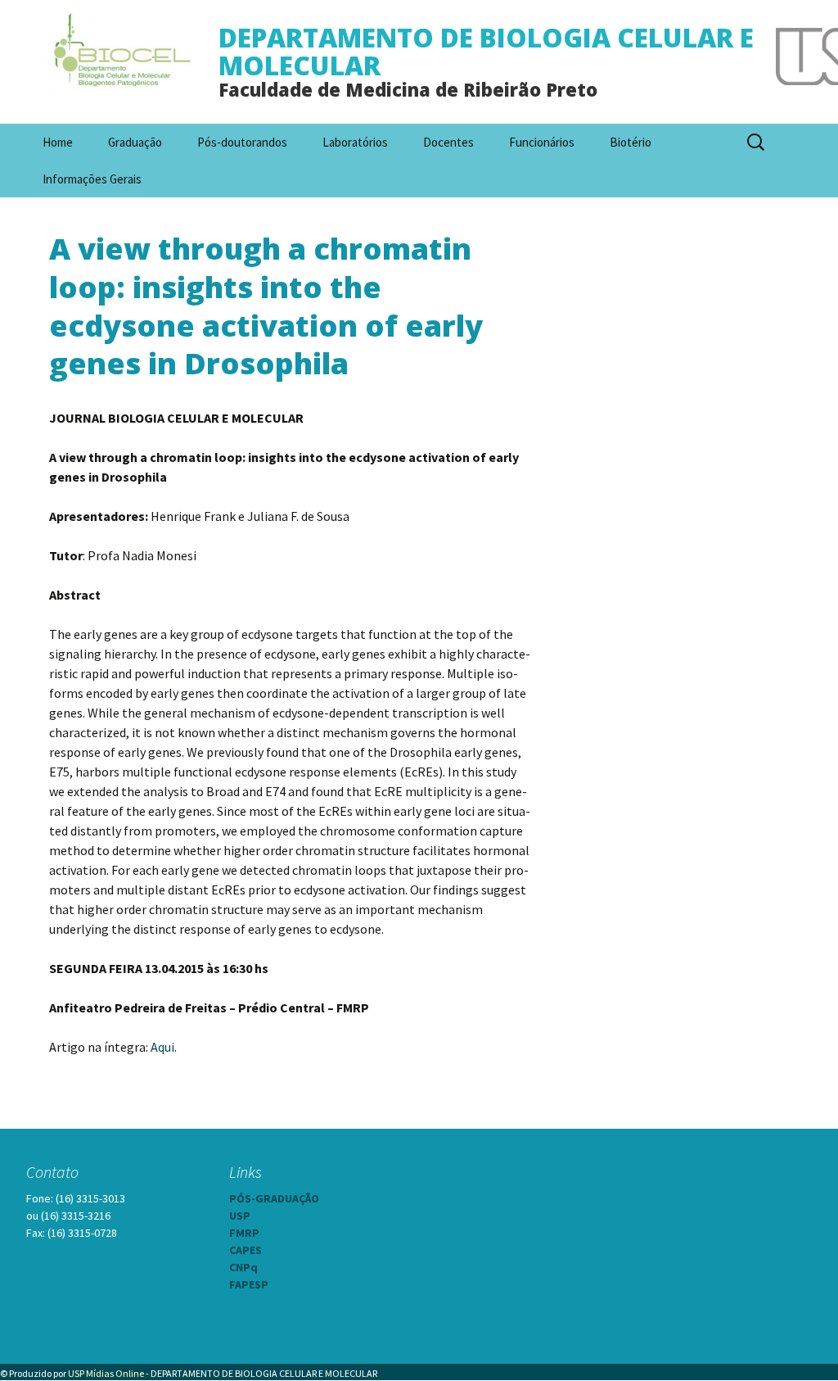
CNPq (243, 1267)
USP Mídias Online (106, 1373)
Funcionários (541, 142)
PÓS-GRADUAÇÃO (274, 1198)
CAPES (245, 1250)
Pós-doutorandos (242, 142)
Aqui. (164, 1047)
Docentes (448, 142)
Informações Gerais (92, 179)
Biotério (630, 142)
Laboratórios (355, 142)
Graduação (135, 142)
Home (58, 142)
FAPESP (248, 1284)
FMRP (244, 1232)
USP (239, 1215)
